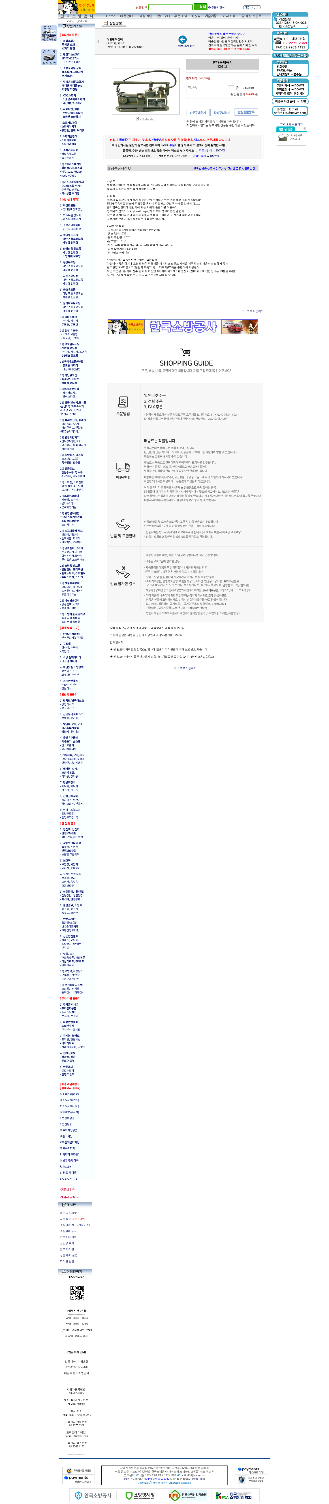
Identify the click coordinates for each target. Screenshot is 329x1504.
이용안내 (198, 1479)
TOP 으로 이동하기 (252, 311)
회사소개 (130, 1479)
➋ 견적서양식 (216, 7)
